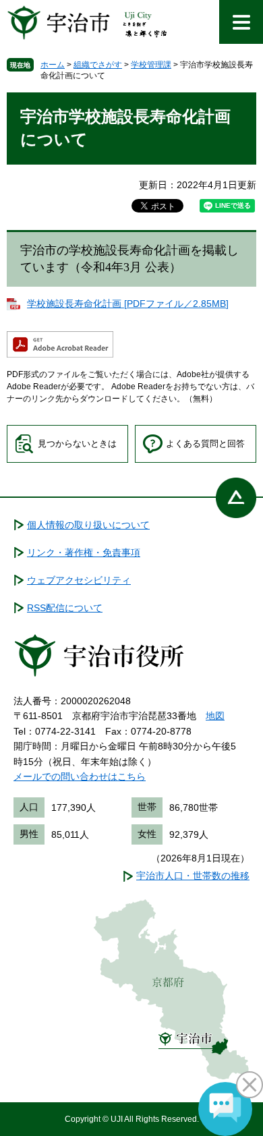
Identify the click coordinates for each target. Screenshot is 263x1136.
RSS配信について (65, 607)
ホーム (52, 64)
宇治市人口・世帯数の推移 (193, 875)
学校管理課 (151, 64)
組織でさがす (98, 64)
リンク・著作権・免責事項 (83, 552)
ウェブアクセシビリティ (79, 580)
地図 (215, 715)
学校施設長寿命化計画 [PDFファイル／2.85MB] (128, 303)
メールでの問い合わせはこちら (79, 776)
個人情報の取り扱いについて (88, 524)
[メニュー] (241, 22)
